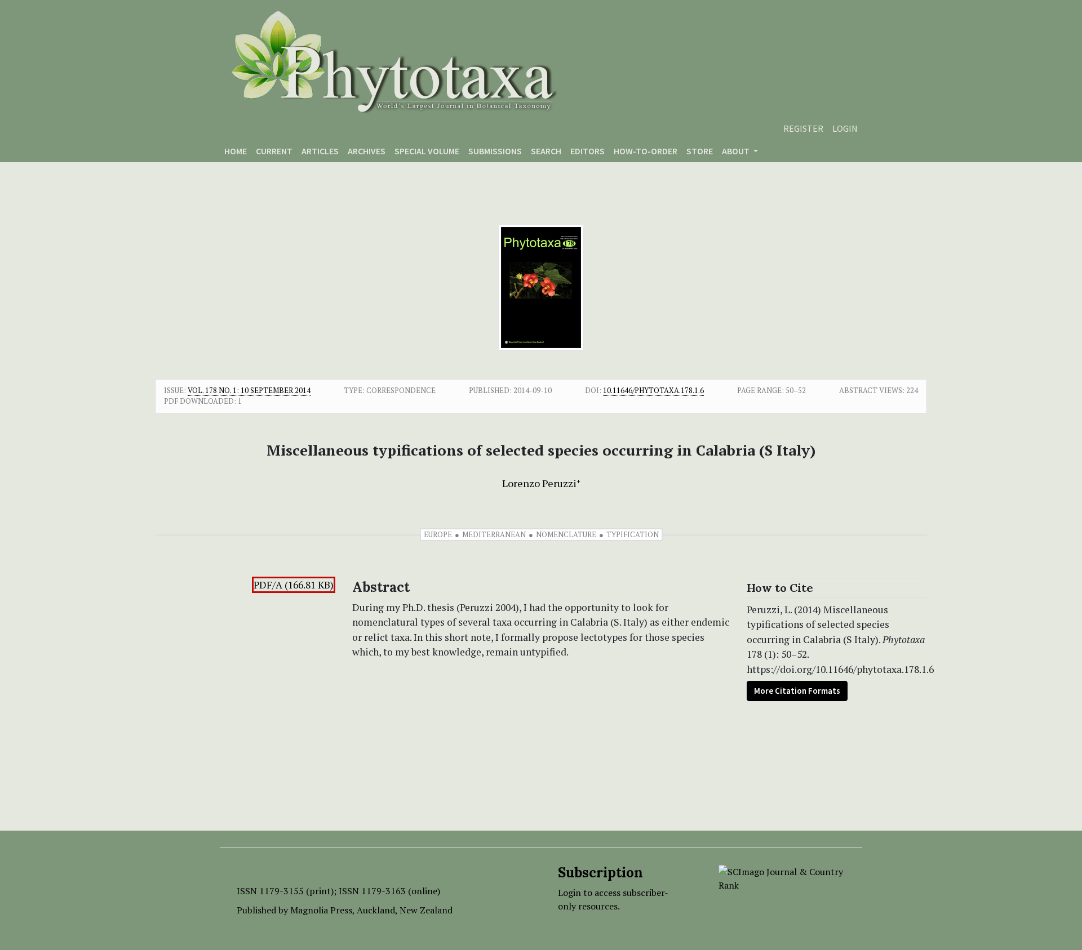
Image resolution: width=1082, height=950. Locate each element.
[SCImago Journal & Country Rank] (782, 877)
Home (235, 151)
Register (803, 128)
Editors (587, 151)
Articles (320, 151)
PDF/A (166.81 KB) (294, 584)
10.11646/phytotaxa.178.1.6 (653, 390)
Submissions (495, 151)
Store (699, 151)
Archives (366, 151)
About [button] (736, 151)
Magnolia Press (321, 910)
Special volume (426, 151)
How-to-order (645, 151)
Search (546, 151)
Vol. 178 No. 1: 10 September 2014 (249, 390)
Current (274, 151)
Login (845, 128)
